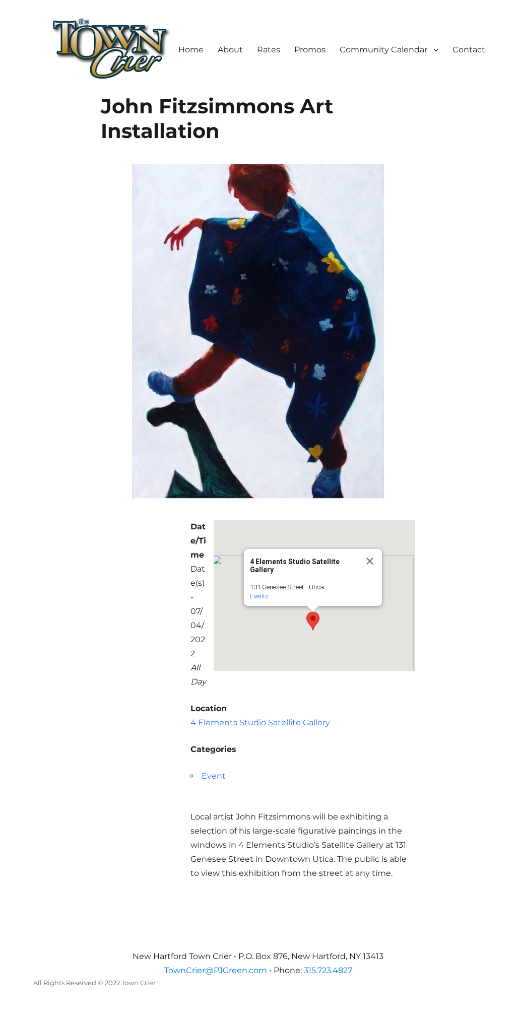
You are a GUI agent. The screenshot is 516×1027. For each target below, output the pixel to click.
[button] (312, 621)
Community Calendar (383, 49)
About (230, 49)
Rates (268, 49)
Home (191, 49)
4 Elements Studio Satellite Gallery (260, 722)
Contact (469, 49)
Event (214, 776)
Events (259, 596)
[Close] (370, 561)
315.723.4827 (328, 970)
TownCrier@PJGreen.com (215, 970)
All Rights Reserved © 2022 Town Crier (94, 983)
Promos (310, 49)
